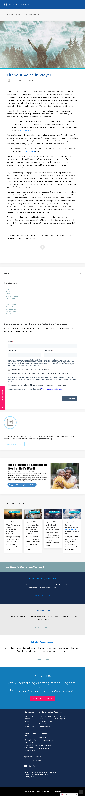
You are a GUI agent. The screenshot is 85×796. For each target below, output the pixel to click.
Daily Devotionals (12, 304)
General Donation (30, 740)
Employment (44, 748)
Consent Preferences (41, 774)
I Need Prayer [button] (43, 659)
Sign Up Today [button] (42, 596)
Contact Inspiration (46, 740)
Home (7, 14)
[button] (80, 4)
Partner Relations (30, 745)
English (66, 794)
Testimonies (10, 298)
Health (8, 293)
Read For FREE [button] (42, 627)
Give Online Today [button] (42, 699)
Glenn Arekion (20, 80)
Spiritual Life (15, 14)
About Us (42, 738)
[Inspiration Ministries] (18, 4)
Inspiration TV (11, 309)
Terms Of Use (36, 772)
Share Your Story (45, 745)
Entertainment (29, 729)
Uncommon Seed (30, 750)
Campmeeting (29, 748)
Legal (26, 772)
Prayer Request (11, 289)
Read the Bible (11, 311)
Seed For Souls (29, 742)
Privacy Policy (49, 772)
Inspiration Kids (44, 726)
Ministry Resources (46, 724)
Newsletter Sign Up (61, 716)
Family (26, 724)
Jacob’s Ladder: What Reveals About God (72, 529)
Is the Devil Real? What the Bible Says (52, 527)
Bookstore (9, 314)
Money (8, 291)
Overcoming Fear (12, 296)
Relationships (29, 726)
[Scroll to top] (81, 792)
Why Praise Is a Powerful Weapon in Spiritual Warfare (13, 529)
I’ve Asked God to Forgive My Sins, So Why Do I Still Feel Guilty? (32, 529)
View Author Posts (14, 444)
